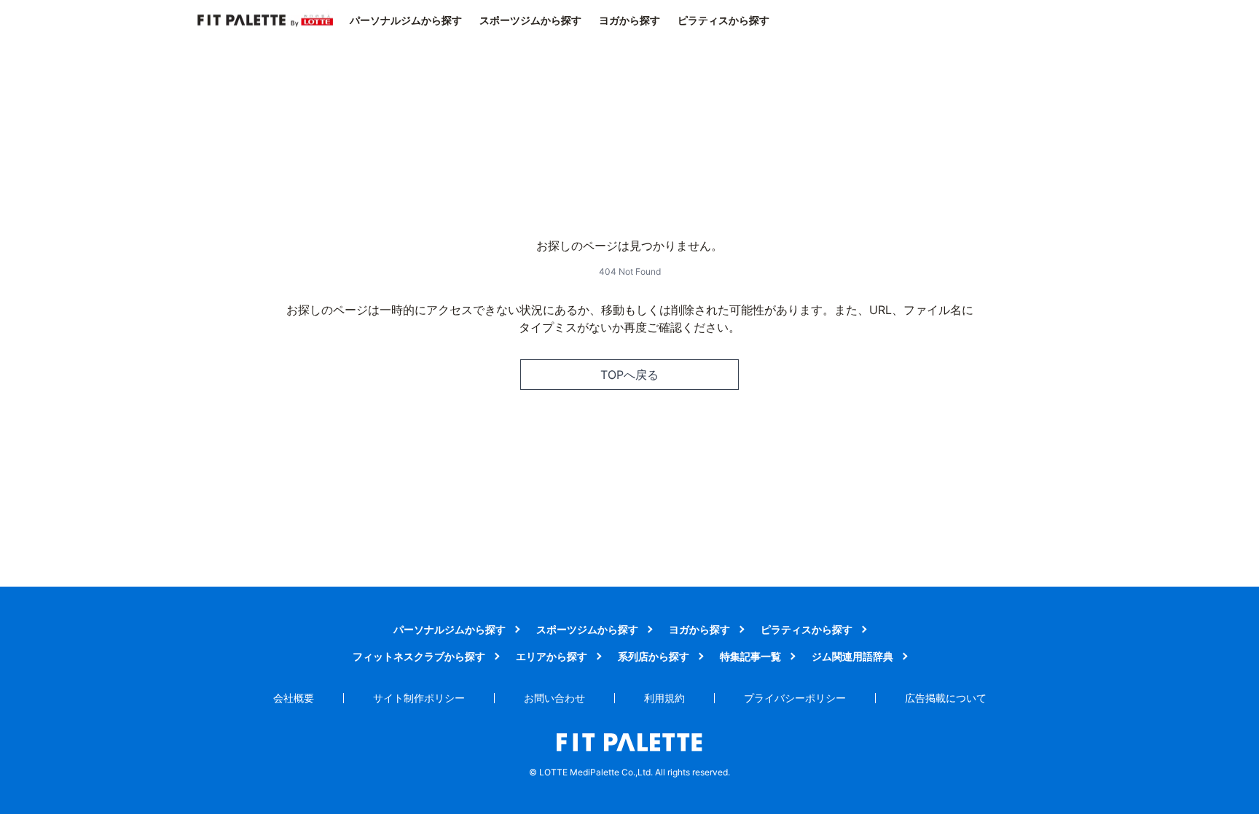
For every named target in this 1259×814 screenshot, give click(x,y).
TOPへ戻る (629, 374)
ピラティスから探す (723, 20)
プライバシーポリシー (795, 698)
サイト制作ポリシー (419, 698)
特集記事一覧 (750, 656)
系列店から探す (653, 656)
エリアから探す (551, 656)
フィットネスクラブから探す (419, 656)
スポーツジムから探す (530, 20)
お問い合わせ (554, 698)
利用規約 (664, 698)
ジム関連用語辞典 (852, 656)
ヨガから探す (629, 20)
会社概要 (293, 698)
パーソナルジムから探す (406, 20)
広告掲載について (946, 698)
